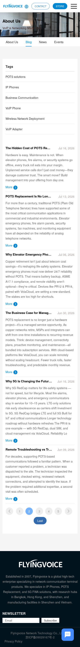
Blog (29, 42)
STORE (60, 6)
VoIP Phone (13, 108)
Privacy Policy (13, 641)
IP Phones (12, 87)
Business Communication (22, 98)
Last (40, 521)
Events (59, 42)
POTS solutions (15, 77)
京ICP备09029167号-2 (40, 637)
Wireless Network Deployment (25, 118)
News (43, 42)
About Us (12, 42)
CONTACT (40, 6)
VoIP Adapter (14, 129)
